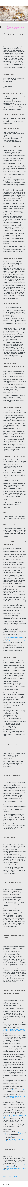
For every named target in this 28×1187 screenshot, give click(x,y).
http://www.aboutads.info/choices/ (15, 637)
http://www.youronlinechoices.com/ (15, 640)
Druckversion (6, 1183)
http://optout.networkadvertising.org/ (13, 1133)
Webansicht (23, 1183)
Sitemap (13, 1183)
